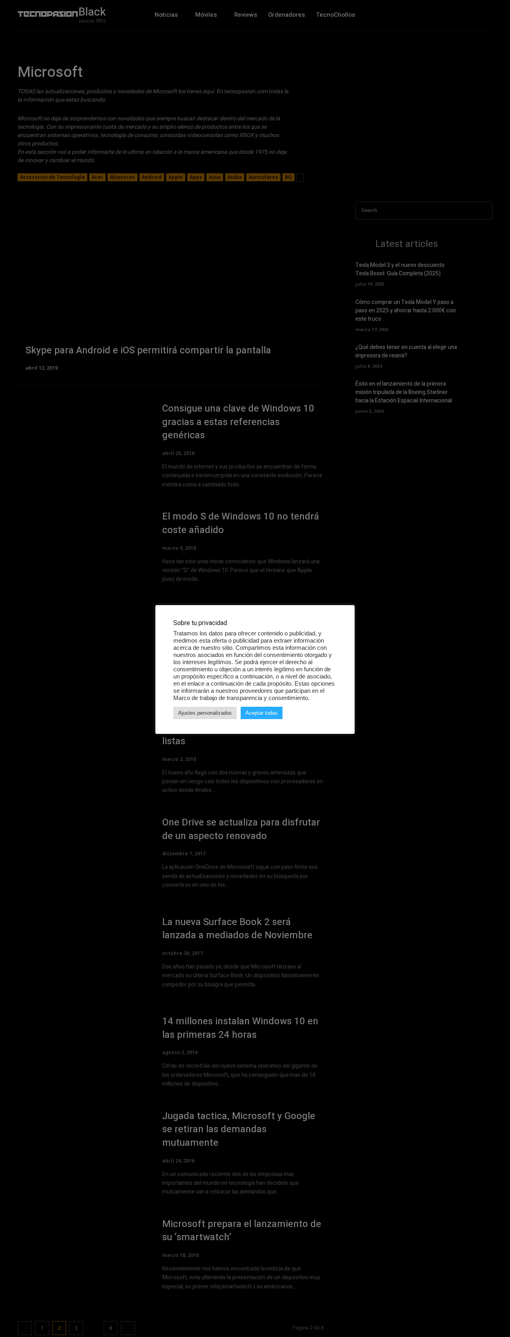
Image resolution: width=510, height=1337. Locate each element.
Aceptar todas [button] (261, 713)
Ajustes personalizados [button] (205, 713)
